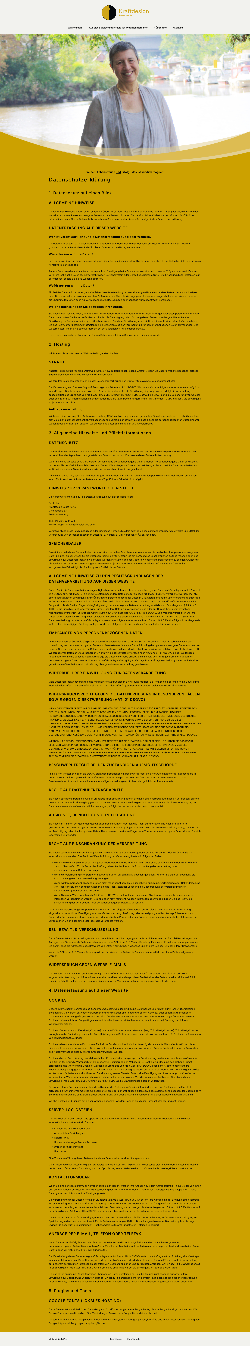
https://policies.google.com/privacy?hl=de (81, 1323)
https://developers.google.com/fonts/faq (134, 1319)
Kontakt (178, 27)
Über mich (161, 27)
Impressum (116, 1339)
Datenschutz (133, 1339)
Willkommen (75, 27)
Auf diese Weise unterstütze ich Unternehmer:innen (118, 27)
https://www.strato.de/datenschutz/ (155, 381)
